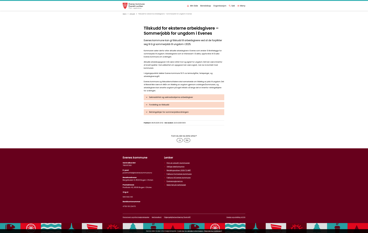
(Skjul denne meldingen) (213, 231)
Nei (187, 140)
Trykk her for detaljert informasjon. (190, 231)
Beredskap (205, 5)
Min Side (194, 5)
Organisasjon (219, 5)
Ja (180, 140)
